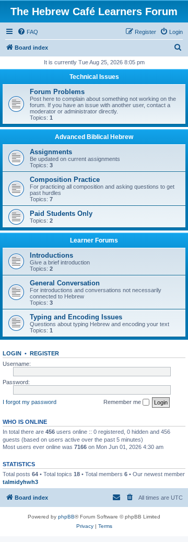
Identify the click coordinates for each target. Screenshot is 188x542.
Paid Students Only (61, 213)
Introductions (51, 255)
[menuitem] (27, 32)
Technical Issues (94, 76)
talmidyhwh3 (20, 482)
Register (44, 353)
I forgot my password (29, 402)
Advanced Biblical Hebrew (94, 137)
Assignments (51, 152)
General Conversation (65, 283)
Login (12, 353)
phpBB (66, 517)
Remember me (123, 402)
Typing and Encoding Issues (76, 317)
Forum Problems (57, 92)
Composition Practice (65, 179)
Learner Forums (94, 240)
